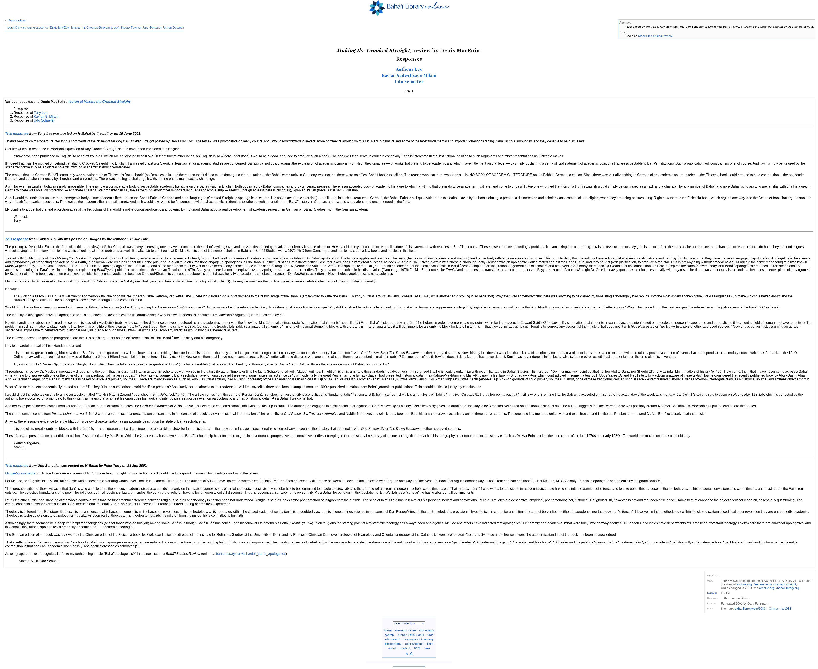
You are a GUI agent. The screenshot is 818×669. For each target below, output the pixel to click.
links (430, 643)
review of (99, 101)
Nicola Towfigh (131, 27)
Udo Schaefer (152, 27)
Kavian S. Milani (46, 116)
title (412, 634)
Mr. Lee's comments (20, 473)
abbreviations (414, 643)
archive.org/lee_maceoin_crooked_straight (766, 584)
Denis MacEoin (59, 27)
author (402, 634)
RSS (417, 648)
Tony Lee (41, 113)
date (421, 634)
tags (430, 634)
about (392, 648)
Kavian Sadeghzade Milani (409, 75)
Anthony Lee (409, 69)
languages (411, 639)
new (427, 648)
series (412, 630)
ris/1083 (785, 608)
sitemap (400, 630)
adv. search (392, 639)
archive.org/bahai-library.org (779, 588)
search (389, 634)
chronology (426, 630)
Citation (774, 608)
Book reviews (17, 20)
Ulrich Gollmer (173, 27)
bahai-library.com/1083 (750, 608)
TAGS (10, 27)
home (388, 630)
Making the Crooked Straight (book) (95, 27)
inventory (427, 639)
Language (712, 593)
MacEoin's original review (655, 35)
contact (405, 648)
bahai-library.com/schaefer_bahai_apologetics (251, 554)
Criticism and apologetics (31, 27)
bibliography (393, 643)
